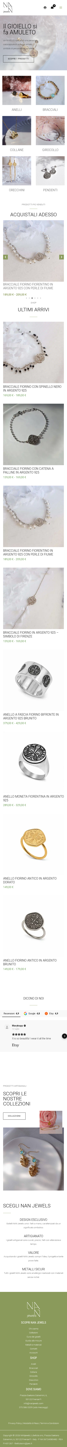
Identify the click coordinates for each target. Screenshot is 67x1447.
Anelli (17, 110)
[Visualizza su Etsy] (7, 1027)
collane (17, 150)
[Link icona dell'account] (45, 7)
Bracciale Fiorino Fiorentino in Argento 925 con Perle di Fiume (28, 286)
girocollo (50, 150)
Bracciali (50, 110)
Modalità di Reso (31, 1423)
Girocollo (33, 1376)
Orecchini (17, 190)
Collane (33, 1372)
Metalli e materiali (33, 1344)
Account (33, 1352)
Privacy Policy (15, 1423)
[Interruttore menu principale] (61, 8)
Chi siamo (33, 1328)
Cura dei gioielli (34, 1336)
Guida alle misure (33, 1340)
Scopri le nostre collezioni (16, 1099)
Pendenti (50, 190)
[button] (5, 257)
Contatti (33, 1348)
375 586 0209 (25, 1407)
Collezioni (33, 1332)
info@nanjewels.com (33, 1403)
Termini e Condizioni (49, 1423)
